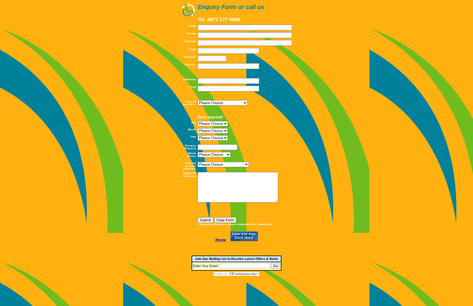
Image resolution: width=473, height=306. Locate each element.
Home (220, 240)
